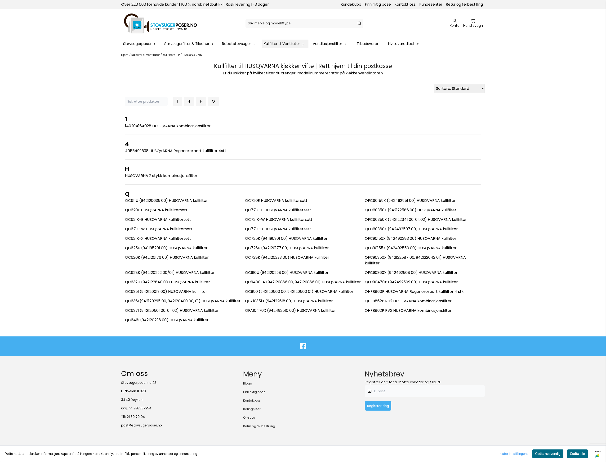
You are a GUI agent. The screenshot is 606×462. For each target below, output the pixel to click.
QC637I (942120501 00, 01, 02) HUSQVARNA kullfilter (172, 310)
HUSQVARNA (192, 55)
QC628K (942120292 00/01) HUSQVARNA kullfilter (170, 272)
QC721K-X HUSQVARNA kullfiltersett (278, 229)
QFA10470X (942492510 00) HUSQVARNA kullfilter (290, 310)
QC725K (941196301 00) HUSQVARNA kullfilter (286, 238)
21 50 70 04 (136, 417)
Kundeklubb (351, 4)
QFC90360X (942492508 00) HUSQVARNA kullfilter (411, 272)
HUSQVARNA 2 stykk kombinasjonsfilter (161, 175)
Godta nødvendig (548, 454)
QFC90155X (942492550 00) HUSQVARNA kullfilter (411, 248)
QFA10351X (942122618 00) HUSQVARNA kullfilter (289, 301)
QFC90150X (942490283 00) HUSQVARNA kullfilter (410, 238)
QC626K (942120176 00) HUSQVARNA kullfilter (167, 257)
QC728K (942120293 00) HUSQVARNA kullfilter (287, 257)
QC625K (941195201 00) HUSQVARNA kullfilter (166, 248)
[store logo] (160, 23)
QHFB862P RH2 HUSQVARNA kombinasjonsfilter (408, 301)
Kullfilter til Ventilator (145, 55)
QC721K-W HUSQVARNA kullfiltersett (278, 219)
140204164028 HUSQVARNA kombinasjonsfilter (168, 126)
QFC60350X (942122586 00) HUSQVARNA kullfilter (410, 210)
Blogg (247, 383)
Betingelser (252, 409)
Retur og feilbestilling (464, 4)
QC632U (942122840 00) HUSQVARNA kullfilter (167, 282)
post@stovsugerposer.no (141, 425)
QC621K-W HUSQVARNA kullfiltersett (158, 229)
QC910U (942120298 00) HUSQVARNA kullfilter (287, 272)
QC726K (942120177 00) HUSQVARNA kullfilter (287, 248)
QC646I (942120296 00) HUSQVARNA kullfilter (167, 320)
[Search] (359, 23)
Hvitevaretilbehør (403, 43)
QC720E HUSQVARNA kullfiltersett (276, 200)
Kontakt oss (405, 4)
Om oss (249, 418)
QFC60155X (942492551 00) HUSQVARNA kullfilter (410, 200)
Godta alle (577, 454)
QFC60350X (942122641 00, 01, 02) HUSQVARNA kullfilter (416, 219)
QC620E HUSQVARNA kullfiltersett (156, 210)
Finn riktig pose (378, 4)
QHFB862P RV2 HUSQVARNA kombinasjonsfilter (408, 310)
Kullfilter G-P (171, 55)
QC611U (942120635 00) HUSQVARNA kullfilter (166, 200)
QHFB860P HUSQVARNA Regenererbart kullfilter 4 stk (414, 291)
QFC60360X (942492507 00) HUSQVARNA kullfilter (411, 229)
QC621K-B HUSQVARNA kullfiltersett (158, 219)
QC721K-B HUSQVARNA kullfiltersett (278, 210)
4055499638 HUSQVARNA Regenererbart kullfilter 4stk (176, 151)
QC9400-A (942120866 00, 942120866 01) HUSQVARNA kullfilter (303, 282)
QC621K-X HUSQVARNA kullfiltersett (158, 238)
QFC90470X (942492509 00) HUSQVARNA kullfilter (411, 282)
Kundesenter (430, 4)
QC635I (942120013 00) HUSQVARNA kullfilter (166, 291)
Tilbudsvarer (367, 43)
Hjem (125, 55)
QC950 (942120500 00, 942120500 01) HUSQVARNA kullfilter (299, 291)
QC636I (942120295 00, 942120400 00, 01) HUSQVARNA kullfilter (183, 301)
